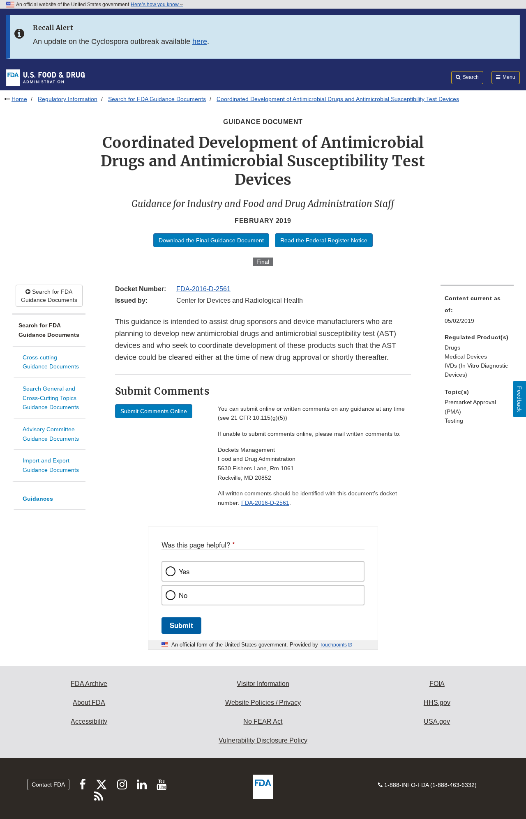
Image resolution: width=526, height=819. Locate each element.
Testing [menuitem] (454, 420)
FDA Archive (89, 683)
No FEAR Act (262, 721)
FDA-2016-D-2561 (203, 288)
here (199, 41)
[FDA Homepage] (45, 77)
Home (19, 99)
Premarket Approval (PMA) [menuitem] (470, 407)
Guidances (38, 498)
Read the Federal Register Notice (323, 240)
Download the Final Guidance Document (211, 240)
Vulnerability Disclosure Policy (263, 740)
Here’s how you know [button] (155, 4)
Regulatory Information (67, 99)
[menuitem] (477, 311)
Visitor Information (263, 683)
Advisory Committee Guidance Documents (51, 434)
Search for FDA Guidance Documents (157, 99)
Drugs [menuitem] (452, 347)
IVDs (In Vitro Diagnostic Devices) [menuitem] (476, 370)
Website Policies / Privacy (263, 702)
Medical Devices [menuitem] (466, 356)
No (183, 595)
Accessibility (89, 721)
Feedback (519, 399)
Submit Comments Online (153, 411)
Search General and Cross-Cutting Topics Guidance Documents (51, 397)
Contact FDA (48, 784)
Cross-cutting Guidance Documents (51, 362)
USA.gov (437, 721)
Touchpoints (333, 645)
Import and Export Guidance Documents (51, 465)
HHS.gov (437, 702)
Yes (184, 571)
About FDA (89, 702)
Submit (181, 625)
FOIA (437, 683)
